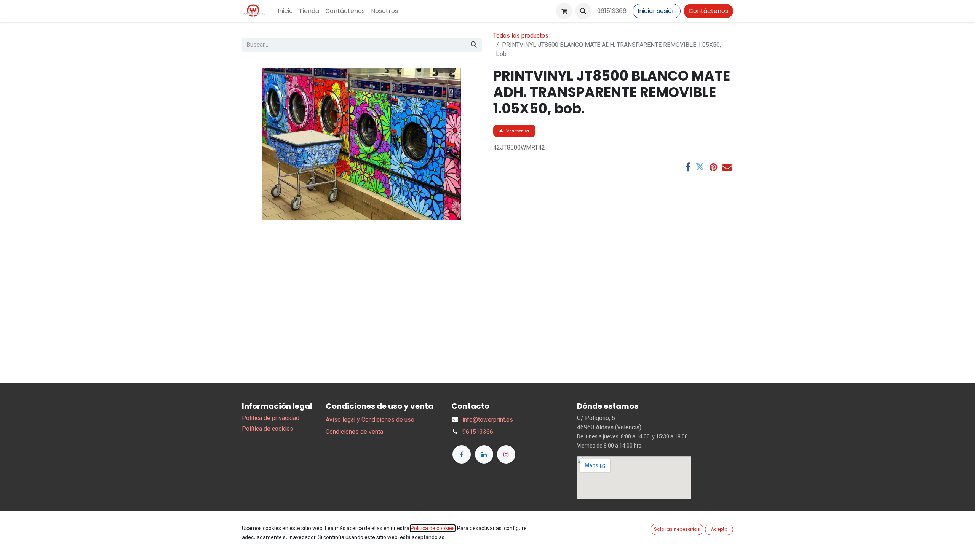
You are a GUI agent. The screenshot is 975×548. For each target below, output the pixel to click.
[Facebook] (687, 167)
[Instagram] (506, 454)
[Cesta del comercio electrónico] (564, 11)
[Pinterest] (714, 167)
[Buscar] (474, 45)
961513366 (612, 10)
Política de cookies (267, 428)
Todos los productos (520, 35)
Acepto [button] (719, 529)
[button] (583, 11)
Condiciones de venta (354, 431)
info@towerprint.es (487, 419)
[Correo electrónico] (727, 167)
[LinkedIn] (484, 454)
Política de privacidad (270, 418)
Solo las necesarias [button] (677, 529)
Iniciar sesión (657, 10)
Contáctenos (708, 10)
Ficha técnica (516, 130)
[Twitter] (700, 167)
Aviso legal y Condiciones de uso (370, 419)
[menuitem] (285, 11)
